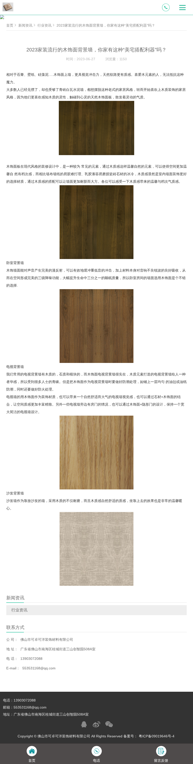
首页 (9, 25)
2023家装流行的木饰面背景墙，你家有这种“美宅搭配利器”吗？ (106, 25)
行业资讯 (19, 610)
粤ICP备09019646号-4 (156, 736)
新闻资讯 (25, 25)
